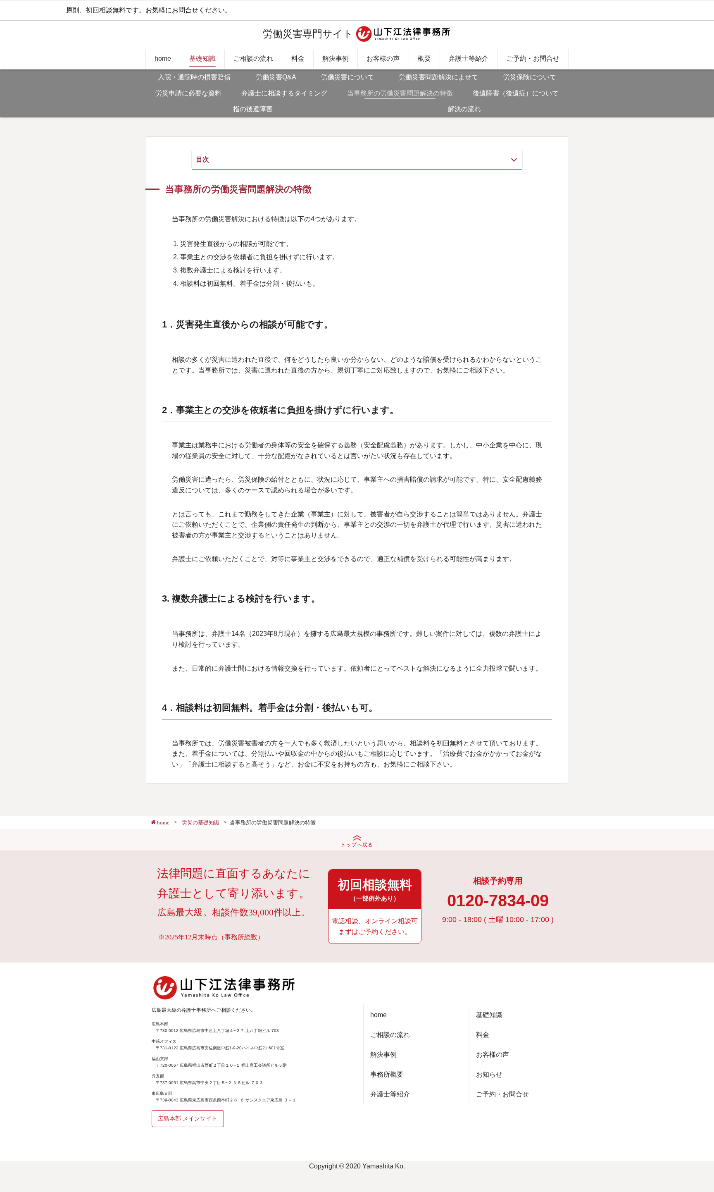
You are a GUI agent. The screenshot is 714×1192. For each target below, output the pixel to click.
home (163, 58)
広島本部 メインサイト (187, 1118)
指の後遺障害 (253, 108)
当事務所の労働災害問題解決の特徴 (400, 93)
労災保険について (529, 77)
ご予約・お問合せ (533, 58)
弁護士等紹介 (468, 58)
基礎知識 (202, 58)
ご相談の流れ (253, 58)
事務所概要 (386, 1074)
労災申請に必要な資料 (188, 93)
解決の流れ (464, 108)
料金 (298, 58)
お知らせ (489, 1074)
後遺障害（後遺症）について (516, 93)
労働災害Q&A (276, 77)
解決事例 (335, 58)
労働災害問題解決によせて (438, 77)
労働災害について (347, 77)
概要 (424, 58)
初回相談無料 (375, 890)
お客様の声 (383, 58)
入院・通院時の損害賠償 (194, 77)
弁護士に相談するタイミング (284, 93)
